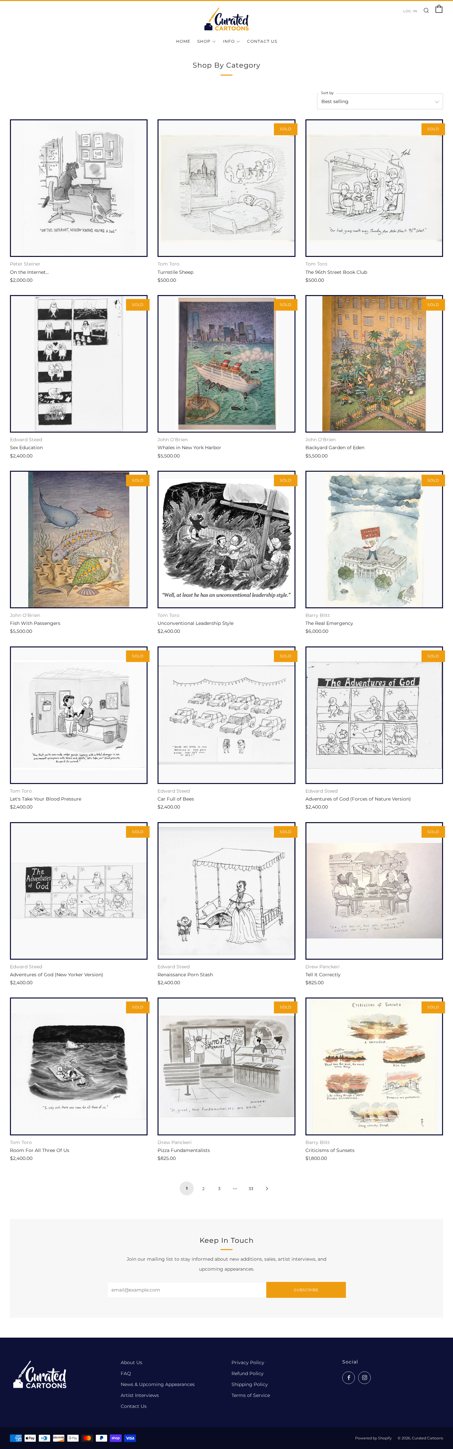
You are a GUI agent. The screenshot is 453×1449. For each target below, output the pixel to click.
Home (183, 41)
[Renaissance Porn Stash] (226, 891)
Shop (204, 41)
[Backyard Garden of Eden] (374, 364)
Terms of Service (250, 1395)
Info (229, 41)
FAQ (126, 1373)
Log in (410, 11)
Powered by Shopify (373, 1438)
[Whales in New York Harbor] (226, 364)
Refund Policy (247, 1373)
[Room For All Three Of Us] (79, 1066)
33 (251, 1188)
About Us (131, 1362)
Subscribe (306, 1290)
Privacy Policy (247, 1362)
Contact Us (262, 41)
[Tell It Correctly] (374, 891)
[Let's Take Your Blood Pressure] (79, 715)
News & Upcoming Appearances (158, 1384)
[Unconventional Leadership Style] (226, 539)
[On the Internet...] (79, 188)
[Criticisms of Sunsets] (374, 1066)
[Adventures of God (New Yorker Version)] (79, 891)
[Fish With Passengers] (79, 539)
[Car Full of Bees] (226, 715)
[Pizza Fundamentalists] (226, 1066)
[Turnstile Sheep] (226, 188)
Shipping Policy (249, 1384)
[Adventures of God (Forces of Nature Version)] (374, 715)
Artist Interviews (140, 1395)
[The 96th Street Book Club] (374, 188)
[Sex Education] (79, 364)
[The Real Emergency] (374, 539)
